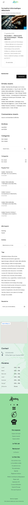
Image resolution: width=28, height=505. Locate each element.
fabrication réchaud (13, 273)
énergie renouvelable (6, 294)
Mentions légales (14, 498)
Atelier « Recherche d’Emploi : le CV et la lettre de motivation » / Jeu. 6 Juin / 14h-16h (9, 172)
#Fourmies (14, 256)
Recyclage (19, 282)
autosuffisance (11, 266)
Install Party (4, 278)
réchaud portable (5, 287)
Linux (9, 278)
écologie (20, 292)
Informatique (18, 275)
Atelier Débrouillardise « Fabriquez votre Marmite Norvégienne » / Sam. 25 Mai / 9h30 (9, 203)
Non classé (4, 139)
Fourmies (12, 275)
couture (3, 273)
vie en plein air (14, 292)
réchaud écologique (16, 287)
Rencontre (4, 285)
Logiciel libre (14, 278)
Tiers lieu (3, 292)
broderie (23, 266)
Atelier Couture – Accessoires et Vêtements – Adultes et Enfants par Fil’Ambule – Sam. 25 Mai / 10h (13, 97)
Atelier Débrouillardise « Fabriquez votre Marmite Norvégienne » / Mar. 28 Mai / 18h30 (9, 183)
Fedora (20, 273)
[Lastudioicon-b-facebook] (10, 405)
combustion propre (11, 268)
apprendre (17, 259)
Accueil (3, 13)
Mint (2, 280)
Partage (13, 280)
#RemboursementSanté (7, 259)
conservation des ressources (8, 270)
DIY (7, 273)
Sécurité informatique (18, 290)
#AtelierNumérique (6, 256)
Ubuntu (8, 292)
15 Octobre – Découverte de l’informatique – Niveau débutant (13, 37)
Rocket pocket (10, 285)
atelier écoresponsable (15, 263)
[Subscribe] (24, 306)
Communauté (20, 268)
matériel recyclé (21, 278)
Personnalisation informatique (9, 282)
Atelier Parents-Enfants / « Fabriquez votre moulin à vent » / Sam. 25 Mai (8, 213)
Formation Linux (5, 275)
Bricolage (18, 266)
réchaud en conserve (20, 285)
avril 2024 (4, 129)
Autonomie (4, 266)
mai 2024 (4, 127)
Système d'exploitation (7, 290)
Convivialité (19, 270)
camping (3, 268)
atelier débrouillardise (20, 261)
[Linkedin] (17, 405)
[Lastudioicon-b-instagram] (14, 405)
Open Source (7, 280)
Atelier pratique (5, 263)
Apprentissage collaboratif (8, 261)
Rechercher (4, 73)
